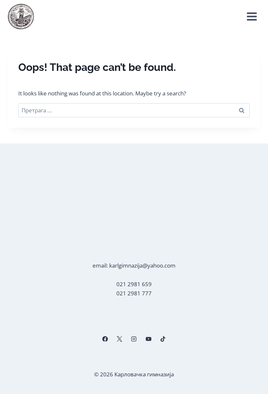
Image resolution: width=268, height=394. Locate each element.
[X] (119, 339)
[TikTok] (162, 339)
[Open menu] (251, 16)
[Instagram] (134, 339)
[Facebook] (105, 339)
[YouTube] (148, 339)
